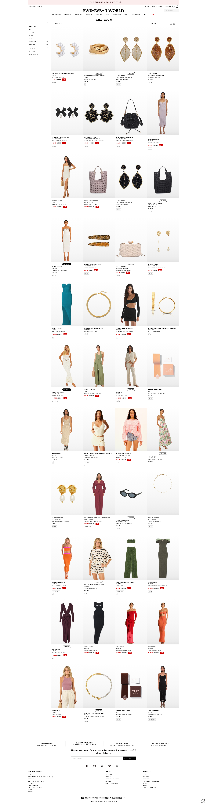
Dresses (89, 15)
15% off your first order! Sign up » (122, 744)
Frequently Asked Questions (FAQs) (40, 777)
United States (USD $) (36, 6)
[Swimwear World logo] (104, 10)
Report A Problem (149, 787)
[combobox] (172, 11)
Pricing (171, 24)
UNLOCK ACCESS (129, 758)
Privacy (145, 785)
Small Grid (174, 24)
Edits (108, 15)
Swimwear (67, 15)
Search (30, 790)
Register (168, 6)
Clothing (99, 15)
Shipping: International (36, 781)
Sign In (160, 6)
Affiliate (146, 779)
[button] (177, 79)
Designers (117, 15)
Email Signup (117, 766)
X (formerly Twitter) (112, 779)
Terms (145, 783)
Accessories (135, 15)
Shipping (31, 779)
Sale (152, 15)
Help (153, 6)
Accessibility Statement (151, 781)
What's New (56, 15)
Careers (146, 777)
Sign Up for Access (111, 783)
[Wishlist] (173, 6)
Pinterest (109, 766)
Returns (31, 783)
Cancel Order (33, 785)
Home (147, 6)
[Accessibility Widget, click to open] (203, 801)
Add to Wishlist (14, 27)
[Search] (166, 10)
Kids (125, 15)
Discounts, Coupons (35, 787)
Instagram (94, 766)
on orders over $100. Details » (46, 744)
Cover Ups (78, 15)
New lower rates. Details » (160, 744)
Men (145, 15)
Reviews (31, 792)
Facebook (87, 766)
